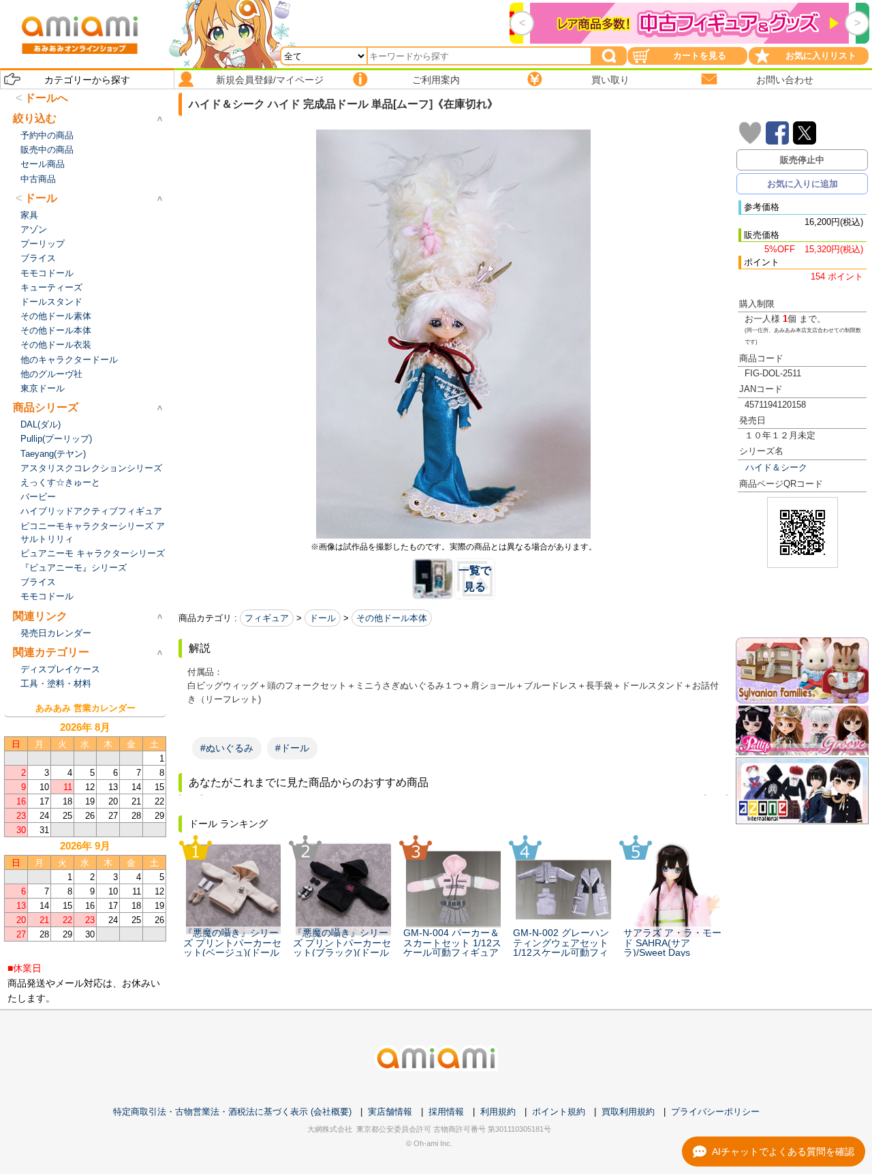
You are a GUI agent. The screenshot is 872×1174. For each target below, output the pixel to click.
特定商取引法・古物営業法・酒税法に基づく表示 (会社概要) (232, 1112)
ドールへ (46, 98)
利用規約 (498, 1112)
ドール (322, 618)
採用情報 (446, 1112)
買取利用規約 (628, 1112)
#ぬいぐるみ (226, 747)
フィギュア (267, 618)
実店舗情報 (390, 1112)
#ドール (292, 747)
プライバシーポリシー (715, 1112)
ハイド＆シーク (776, 467)
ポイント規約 (558, 1112)
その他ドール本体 (391, 618)
